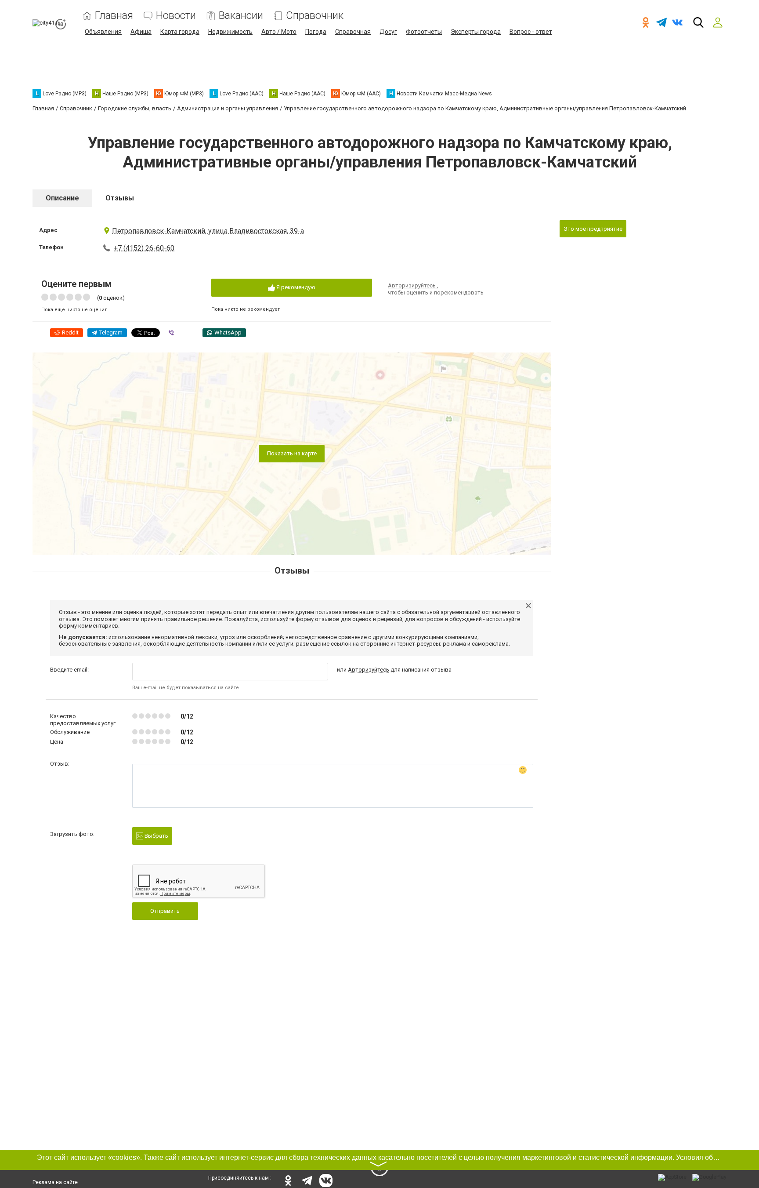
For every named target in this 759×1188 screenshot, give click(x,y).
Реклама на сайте (55, 1182)
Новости (176, 16)
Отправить (165, 911)
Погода (315, 31)
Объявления (103, 31)
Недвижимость (230, 31)
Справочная (353, 31)
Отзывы (119, 198)
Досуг (388, 31)
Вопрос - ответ (531, 31)
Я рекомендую (295, 287)
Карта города (179, 31)
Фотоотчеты (424, 31)
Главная (114, 16)
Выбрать (155, 835)
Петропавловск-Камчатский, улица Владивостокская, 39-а (208, 231)
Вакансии (241, 16)
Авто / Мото (278, 31)
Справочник (314, 16)
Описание (62, 198)
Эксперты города (476, 31)
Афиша (141, 31)
